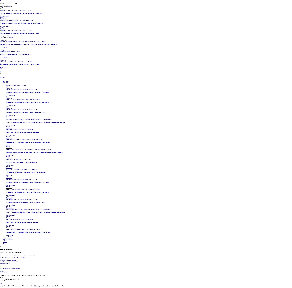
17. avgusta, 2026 (10, 125)
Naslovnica (2, 77)
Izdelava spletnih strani (55, 286)
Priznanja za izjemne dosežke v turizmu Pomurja (15, 54)
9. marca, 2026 (3, 67)
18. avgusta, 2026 (4, 36)
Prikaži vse (9, 6)
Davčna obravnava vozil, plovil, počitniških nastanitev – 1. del (19, 33)
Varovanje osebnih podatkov (42, 286)
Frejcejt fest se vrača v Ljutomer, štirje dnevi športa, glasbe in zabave (21, 23)
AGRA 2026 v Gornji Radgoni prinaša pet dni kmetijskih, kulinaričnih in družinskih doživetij (35, 122)
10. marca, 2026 (4, 57)
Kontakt (28, 286)
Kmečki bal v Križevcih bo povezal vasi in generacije (22, 132)
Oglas (1, 7)
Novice (1, 17)
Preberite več (3, 8)
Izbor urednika (18, 85)
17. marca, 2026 (4, 47)
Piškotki (33, 286)
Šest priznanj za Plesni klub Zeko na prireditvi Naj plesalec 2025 (20, 64)
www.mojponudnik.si (20, 286)
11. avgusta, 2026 (10, 135)
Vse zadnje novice (10, 85)
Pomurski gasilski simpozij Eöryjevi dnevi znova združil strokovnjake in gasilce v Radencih (28, 44)
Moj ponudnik (3, 272)
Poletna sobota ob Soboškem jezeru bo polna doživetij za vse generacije (28, 142)
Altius (62, 286)
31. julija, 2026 (9, 145)
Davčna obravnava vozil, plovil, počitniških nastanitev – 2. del (21, 13)
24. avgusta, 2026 (4, 16)
